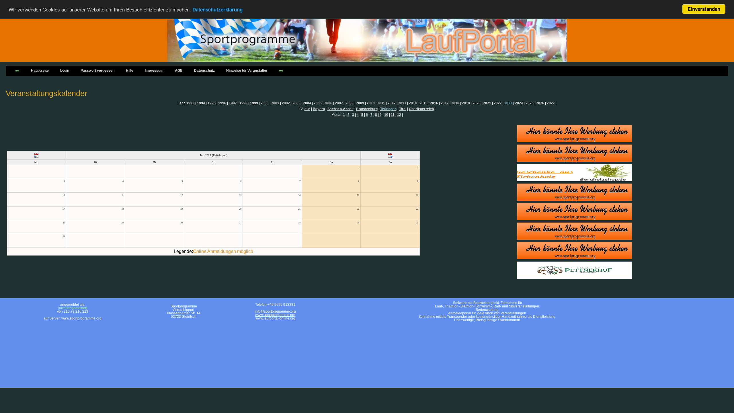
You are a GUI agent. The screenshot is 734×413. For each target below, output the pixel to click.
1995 (212, 103)
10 (386, 114)
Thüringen (388, 109)
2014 (413, 103)
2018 (455, 103)
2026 (540, 103)
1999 (254, 103)
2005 (318, 103)
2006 (328, 103)
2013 (402, 103)
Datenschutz (204, 71)
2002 (286, 103)
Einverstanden (704, 8)
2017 (445, 103)
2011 (381, 103)
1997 (233, 103)
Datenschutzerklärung (217, 9)
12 (399, 114)
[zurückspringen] (17, 70)
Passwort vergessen (97, 71)
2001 (275, 103)
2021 (487, 103)
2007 (339, 103)
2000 (265, 103)
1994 (201, 103)
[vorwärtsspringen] (281, 70)
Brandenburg (367, 109)
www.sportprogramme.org (275, 315)
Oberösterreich (421, 109)
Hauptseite (40, 71)
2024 (519, 103)
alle (307, 109)
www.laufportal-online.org (275, 318)
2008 (349, 103)
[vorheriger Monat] (36, 155)
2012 (392, 103)
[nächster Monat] (390, 155)
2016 (434, 103)
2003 (296, 103)
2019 (466, 103)
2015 (423, 103)
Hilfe (129, 71)
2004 (307, 103)
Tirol (402, 109)
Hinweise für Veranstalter (247, 71)
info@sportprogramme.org (275, 311)
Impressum (154, 71)
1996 (222, 103)
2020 (477, 103)
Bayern (319, 109)
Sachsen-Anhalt (340, 109)
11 (393, 114)
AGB (179, 71)
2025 (530, 103)
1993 (190, 103)
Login (64, 71)
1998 (243, 103)
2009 (360, 103)
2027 (551, 103)
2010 (371, 103)
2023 (508, 103)
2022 (498, 103)
